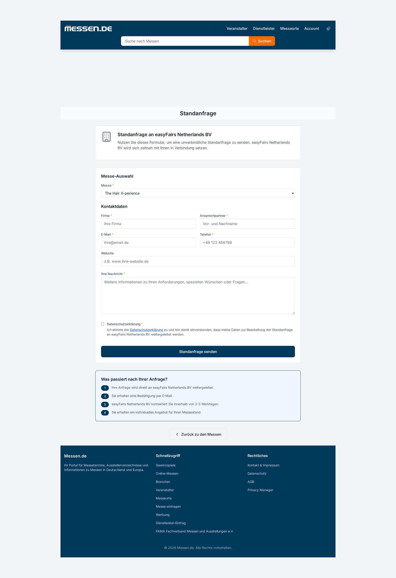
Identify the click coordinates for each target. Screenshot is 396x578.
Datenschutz (257, 473)
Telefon (207, 234)
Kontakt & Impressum (263, 465)
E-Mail (107, 234)
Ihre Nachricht (113, 274)
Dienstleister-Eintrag (171, 523)
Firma (106, 215)
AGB (251, 482)
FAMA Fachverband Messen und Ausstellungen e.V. (195, 531)
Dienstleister (264, 28)
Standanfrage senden (198, 351)
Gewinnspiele (166, 465)
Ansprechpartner (214, 215)
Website (107, 253)
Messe (107, 185)
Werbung (163, 515)
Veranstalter (237, 28)
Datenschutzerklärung (125, 324)
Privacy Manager (260, 490)
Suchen (264, 41)
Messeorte (289, 28)
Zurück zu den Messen (201, 434)
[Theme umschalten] (328, 28)
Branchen (163, 482)
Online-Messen (167, 473)
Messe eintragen (168, 506)
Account (311, 28)
